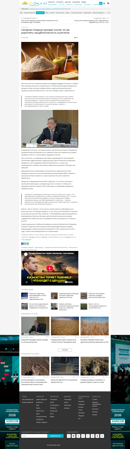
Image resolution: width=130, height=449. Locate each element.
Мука (67, 13)
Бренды (66, 408)
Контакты (95, 409)
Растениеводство (27, 399)
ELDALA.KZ (96, 396)
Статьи (92, 337)
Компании (67, 405)
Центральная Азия (31, 250)
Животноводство (29, 13)
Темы (24, 396)
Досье (66, 402)
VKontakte (81, 413)
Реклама (95, 412)
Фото (51, 414)
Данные (67, 396)
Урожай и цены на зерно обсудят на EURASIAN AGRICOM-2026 (49, 9)
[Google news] (102, 436)
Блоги (52, 402)
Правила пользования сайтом (96, 404)
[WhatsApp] (28, 244)
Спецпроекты (54, 405)
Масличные (60, 13)
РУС (101, 3)
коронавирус (39, 247)
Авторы (94, 415)
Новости (31, 337)
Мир (46, 13)
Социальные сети (83, 397)
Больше (65, 350)
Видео (52, 416)
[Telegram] (25, 244)
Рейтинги (53, 408)
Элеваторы (87, 13)
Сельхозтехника (76, 13)
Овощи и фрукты (98, 13)
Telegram (44, 237)
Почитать (54, 396)
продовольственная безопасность (56, 247)
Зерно (52, 13)
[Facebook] (22, 244)
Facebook (32, 237)
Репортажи (53, 411)
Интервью (53, 399)
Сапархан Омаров (57, 83)
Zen (79, 418)
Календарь (67, 399)
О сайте (94, 399)
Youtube (80, 407)
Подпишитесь (55, 436)
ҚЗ (104, 3)
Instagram (68, 237)
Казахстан (40, 13)
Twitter (80, 410)
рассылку (28, 239)
